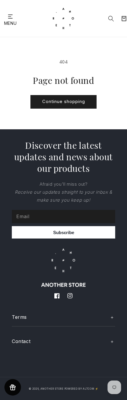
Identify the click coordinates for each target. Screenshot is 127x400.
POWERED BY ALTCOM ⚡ (81, 388)
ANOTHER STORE (52, 388)
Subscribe (63, 232)
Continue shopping (63, 101)
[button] (10, 16)
